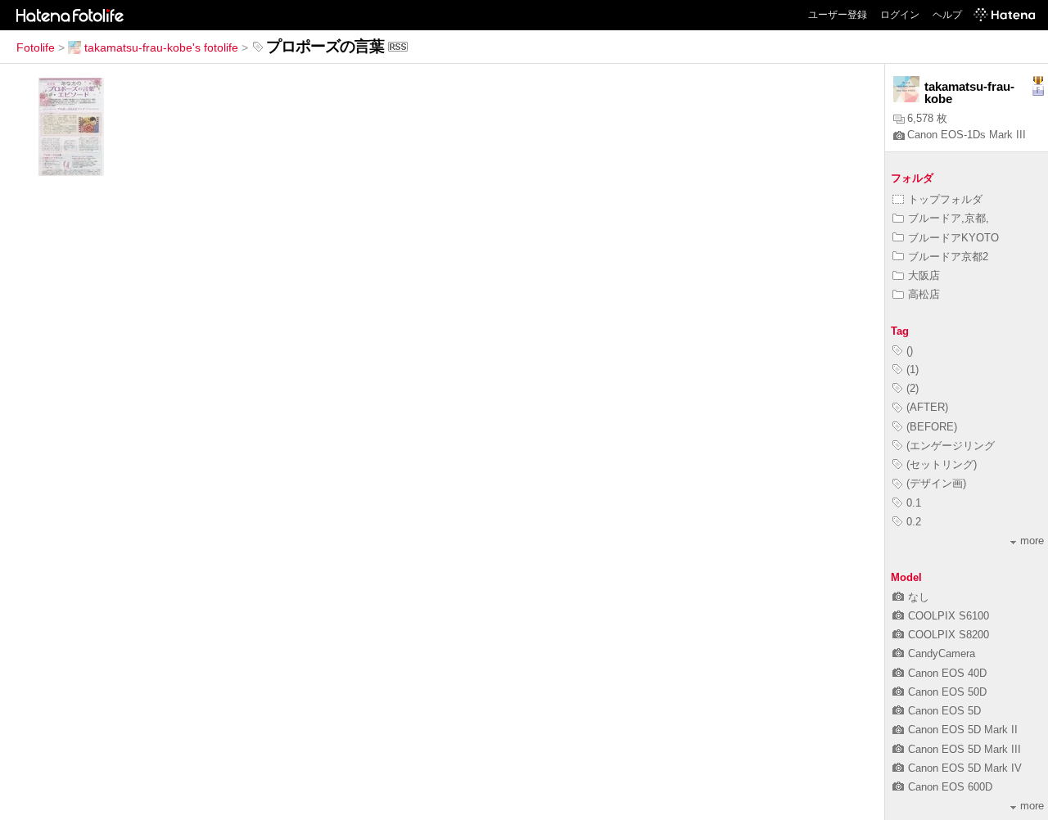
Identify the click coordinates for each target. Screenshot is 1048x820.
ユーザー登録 (837, 14)
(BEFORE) (931, 427)
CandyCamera (941, 653)
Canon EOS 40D (947, 673)
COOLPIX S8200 (948, 635)
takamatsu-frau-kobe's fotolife (161, 47)
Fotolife (35, 47)
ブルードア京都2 (948, 256)
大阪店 (924, 275)
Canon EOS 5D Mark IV (965, 768)
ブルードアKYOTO (953, 238)
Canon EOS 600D (950, 787)
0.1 (913, 503)
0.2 (913, 522)
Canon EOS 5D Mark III (964, 749)
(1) (912, 369)
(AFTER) (927, 407)
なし (918, 597)
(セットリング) (941, 464)
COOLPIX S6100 (948, 616)
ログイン (899, 14)
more (1032, 540)
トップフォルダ (945, 199)
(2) (912, 388)
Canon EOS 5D (944, 711)
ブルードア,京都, (948, 218)
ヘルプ (947, 14)
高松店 (924, 294)
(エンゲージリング (950, 445)
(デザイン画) (936, 483)
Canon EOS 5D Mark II (963, 729)
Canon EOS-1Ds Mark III (966, 134)
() (909, 351)
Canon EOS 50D (947, 692)
